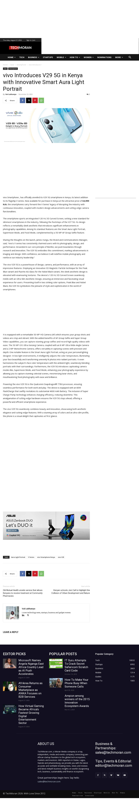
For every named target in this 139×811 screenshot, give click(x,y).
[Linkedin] (24, 615)
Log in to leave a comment (15, 636)
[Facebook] (22, 100)
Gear (5, 69)
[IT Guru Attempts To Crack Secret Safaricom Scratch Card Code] (56, 663)
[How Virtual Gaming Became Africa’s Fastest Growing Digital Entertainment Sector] (10, 709)
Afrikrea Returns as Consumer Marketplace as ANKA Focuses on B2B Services (30, 690)
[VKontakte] (118, 775)
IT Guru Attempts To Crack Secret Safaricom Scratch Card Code (76, 665)
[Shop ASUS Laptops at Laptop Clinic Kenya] (46, 526)
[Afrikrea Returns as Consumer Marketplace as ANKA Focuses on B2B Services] (10, 686)
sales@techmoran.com (49, 781)
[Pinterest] (35, 100)
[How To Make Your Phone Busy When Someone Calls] (56, 683)
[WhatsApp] (41, 100)
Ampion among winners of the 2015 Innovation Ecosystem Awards (77, 701)
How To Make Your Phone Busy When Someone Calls (76, 683)
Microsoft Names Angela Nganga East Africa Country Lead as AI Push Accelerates (31, 667)
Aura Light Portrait (18, 557)
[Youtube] (124, 775)
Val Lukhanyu (10, 94)
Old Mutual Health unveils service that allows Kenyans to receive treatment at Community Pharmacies (22, 593)
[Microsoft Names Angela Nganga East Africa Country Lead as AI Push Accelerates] (10, 663)
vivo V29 (61, 557)
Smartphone (13, 69)
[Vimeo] (111, 775)
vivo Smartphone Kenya (46, 557)
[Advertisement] (69, 19)
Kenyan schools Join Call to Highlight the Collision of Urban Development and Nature (70, 591)
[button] (130, 57)
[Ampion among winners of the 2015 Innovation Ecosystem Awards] (56, 699)
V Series (31, 557)
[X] (28, 100)
